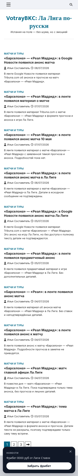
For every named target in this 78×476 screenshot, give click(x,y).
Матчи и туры (14, 53)
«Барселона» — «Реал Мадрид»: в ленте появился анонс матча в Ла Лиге (37, 175)
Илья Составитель (18, 68)
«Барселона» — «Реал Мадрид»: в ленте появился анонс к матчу (37, 332)
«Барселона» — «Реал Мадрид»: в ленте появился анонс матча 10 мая (37, 137)
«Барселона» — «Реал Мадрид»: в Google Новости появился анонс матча (38, 60)
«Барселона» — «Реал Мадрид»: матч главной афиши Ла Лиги (35, 370)
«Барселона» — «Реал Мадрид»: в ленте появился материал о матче (37, 98)
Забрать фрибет (39, 466)
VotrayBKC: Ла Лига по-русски (39, 22)
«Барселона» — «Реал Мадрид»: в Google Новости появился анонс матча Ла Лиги (38, 213)
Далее (28, 445)
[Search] (71, 5)
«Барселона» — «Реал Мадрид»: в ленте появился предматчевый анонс (37, 255)
